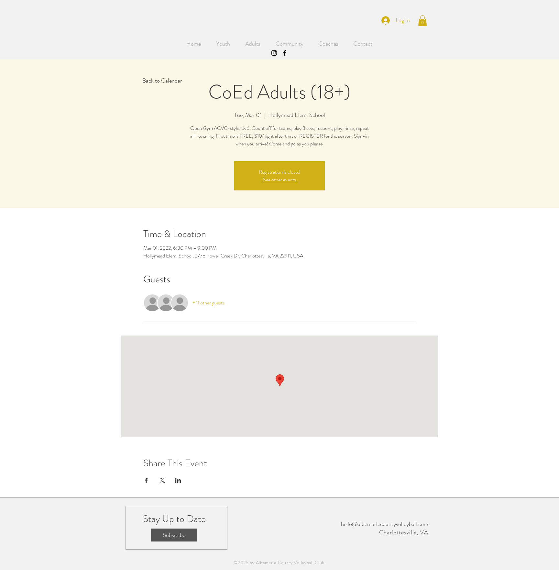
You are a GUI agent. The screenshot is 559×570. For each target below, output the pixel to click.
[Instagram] (274, 53)
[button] (422, 20)
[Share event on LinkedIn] (178, 480)
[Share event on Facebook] (146, 480)
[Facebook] (285, 53)
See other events (279, 179)
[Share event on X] (162, 480)
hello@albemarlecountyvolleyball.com (384, 524)
